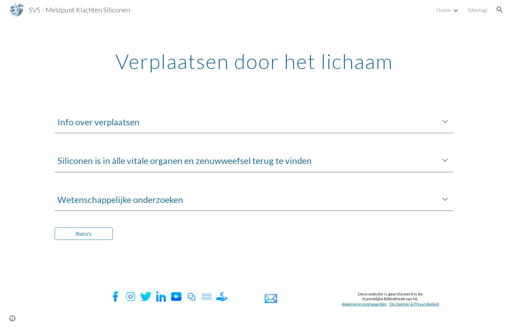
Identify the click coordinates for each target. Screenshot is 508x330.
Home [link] (443, 10)
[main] (254, 61)
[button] (499, 9)
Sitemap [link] (477, 10)
